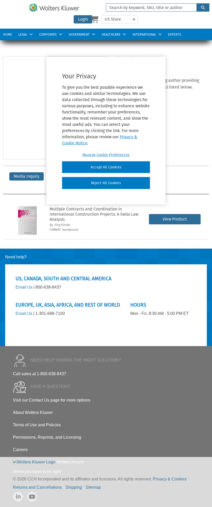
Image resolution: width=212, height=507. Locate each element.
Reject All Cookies (106, 183)
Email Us (24, 287)
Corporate (48, 34)
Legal (22, 34)
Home (7, 34)
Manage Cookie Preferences (106, 155)
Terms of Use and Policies (37, 425)
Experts (174, 34)
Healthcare (111, 34)
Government (79, 34)
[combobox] (149, 7)
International (144, 34)
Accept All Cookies (106, 167)
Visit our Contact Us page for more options (51, 400)
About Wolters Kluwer (33, 412)
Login (83, 19)
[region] (106, 131)
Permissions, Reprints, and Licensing (47, 437)
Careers (20, 449)
